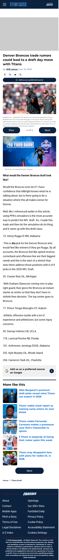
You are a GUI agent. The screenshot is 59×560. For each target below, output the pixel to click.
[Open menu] (4, 4)
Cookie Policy (35, 521)
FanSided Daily (36, 511)
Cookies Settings (37, 532)
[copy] (20, 75)
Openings (33, 500)
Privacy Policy (35, 516)
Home (5, 480)
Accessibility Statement (41, 527)
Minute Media (17, 540)
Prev (11, 130)
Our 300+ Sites (36, 505)
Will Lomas (12, 69)
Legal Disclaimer (11, 527)
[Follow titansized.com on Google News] (52, 371)
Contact (6, 505)
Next (47, 130)
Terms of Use (9, 521)
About (5, 500)
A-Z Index (7, 532)
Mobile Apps (9, 511)
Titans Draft (16, 480)
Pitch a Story (9, 516)
